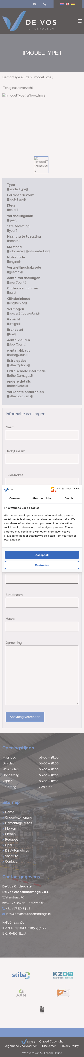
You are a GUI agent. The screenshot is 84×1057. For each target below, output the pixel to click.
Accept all (42, 554)
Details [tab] (69, 498)
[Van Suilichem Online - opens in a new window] (65, 489)
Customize (42, 565)
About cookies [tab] (42, 498)
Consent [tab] (15, 498)
